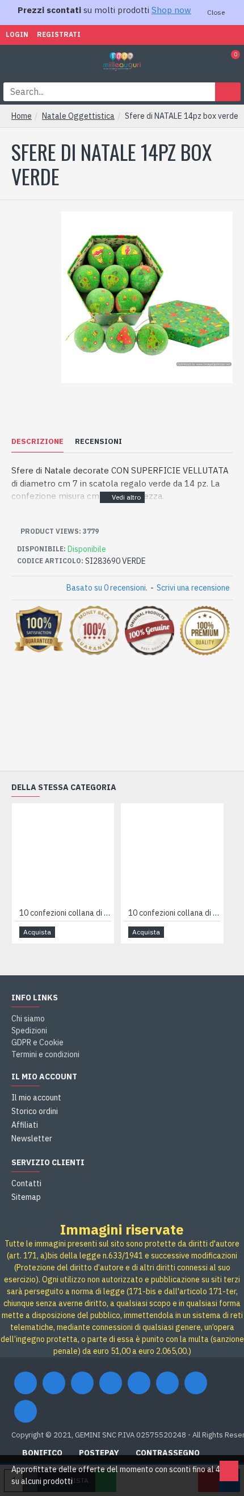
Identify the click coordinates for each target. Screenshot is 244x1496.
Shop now (171, 10)
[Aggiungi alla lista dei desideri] (89, 932)
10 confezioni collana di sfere (65, 913)
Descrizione (37, 441)
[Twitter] (54, 1383)
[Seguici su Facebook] (25, 1383)
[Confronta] (102, 932)
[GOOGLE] (82, 1383)
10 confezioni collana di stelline (174, 913)
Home (21, 116)
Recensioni (98, 441)
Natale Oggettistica (78, 116)
